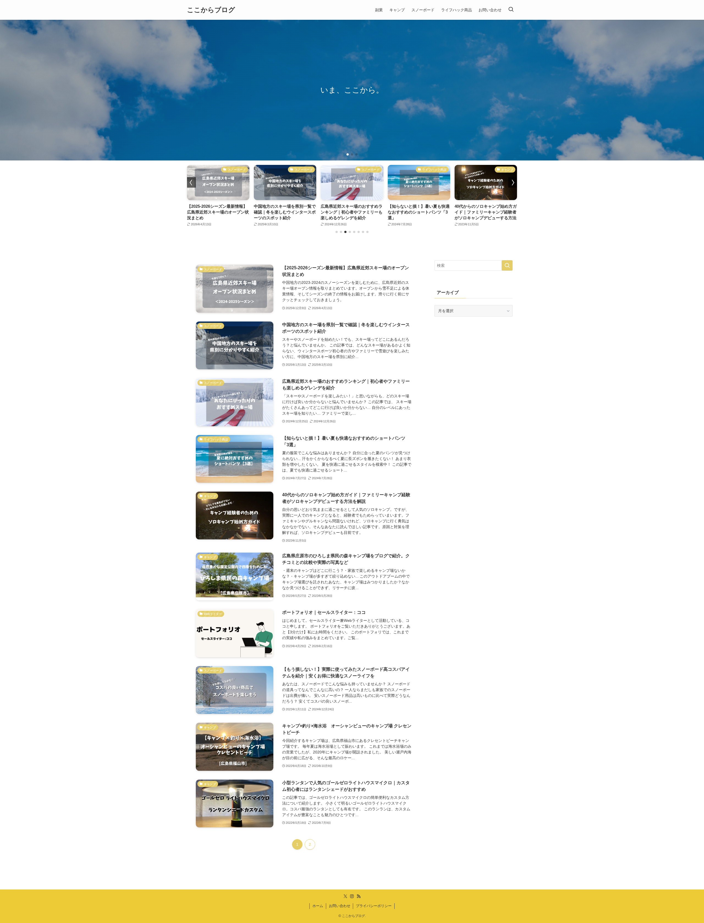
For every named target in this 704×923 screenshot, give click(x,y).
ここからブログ (211, 10)
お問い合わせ (339, 906)
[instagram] (352, 896)
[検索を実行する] (507, 265)
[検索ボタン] (511, 10)
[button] (347, 154)
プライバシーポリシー (374, 906)
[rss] (358, 896)
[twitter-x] (345, 896)
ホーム (317, 906)
